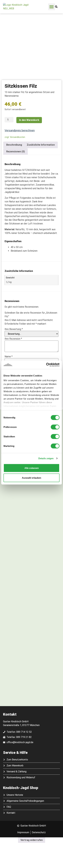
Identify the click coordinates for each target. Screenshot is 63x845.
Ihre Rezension (13, 339)
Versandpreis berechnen (20, 130)
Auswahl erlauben (31, 477)
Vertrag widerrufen (31, 840)
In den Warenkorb (29, 120)
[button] (51, 6)
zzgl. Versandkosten (15, 137)
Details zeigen (46, 458)
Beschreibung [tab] (14, 144)
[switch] (55, 426)
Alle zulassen (31, 468)
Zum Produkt (31, 497)
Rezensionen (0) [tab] (15, 151)
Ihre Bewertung (14, 329)
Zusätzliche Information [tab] (41, 144)
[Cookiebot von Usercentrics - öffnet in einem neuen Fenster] (46, 365)
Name (9, 356)
